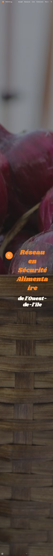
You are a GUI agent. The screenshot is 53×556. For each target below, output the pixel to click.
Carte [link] (33, 2)
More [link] (46, 2)
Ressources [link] (27, 2)
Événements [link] (39, 2)
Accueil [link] (20, 2)
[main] (32, 278)
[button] (51, 1)
